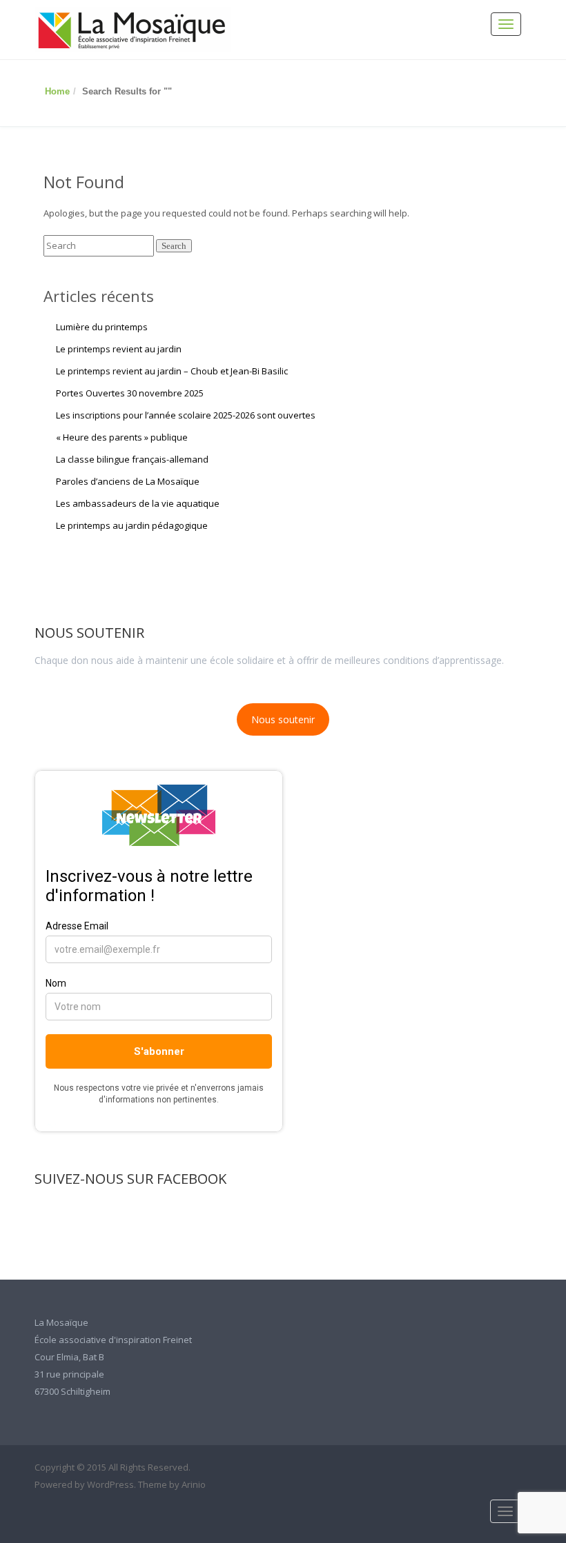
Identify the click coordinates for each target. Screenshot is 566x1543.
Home (57, 91)
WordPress (110, 1484)
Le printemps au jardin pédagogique (132, 525)
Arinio (194, 1484)
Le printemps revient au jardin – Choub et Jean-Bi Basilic (172, 371)
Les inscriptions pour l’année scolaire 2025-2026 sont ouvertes (185, 415)
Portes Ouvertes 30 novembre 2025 (130, 393)
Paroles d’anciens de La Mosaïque (127, 481)
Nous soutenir (283, 719)
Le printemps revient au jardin (119, 349)
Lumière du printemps (102, 327)
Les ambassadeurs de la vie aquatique (137, 503)
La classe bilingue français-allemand (132, 459)
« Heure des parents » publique (122, 437)
